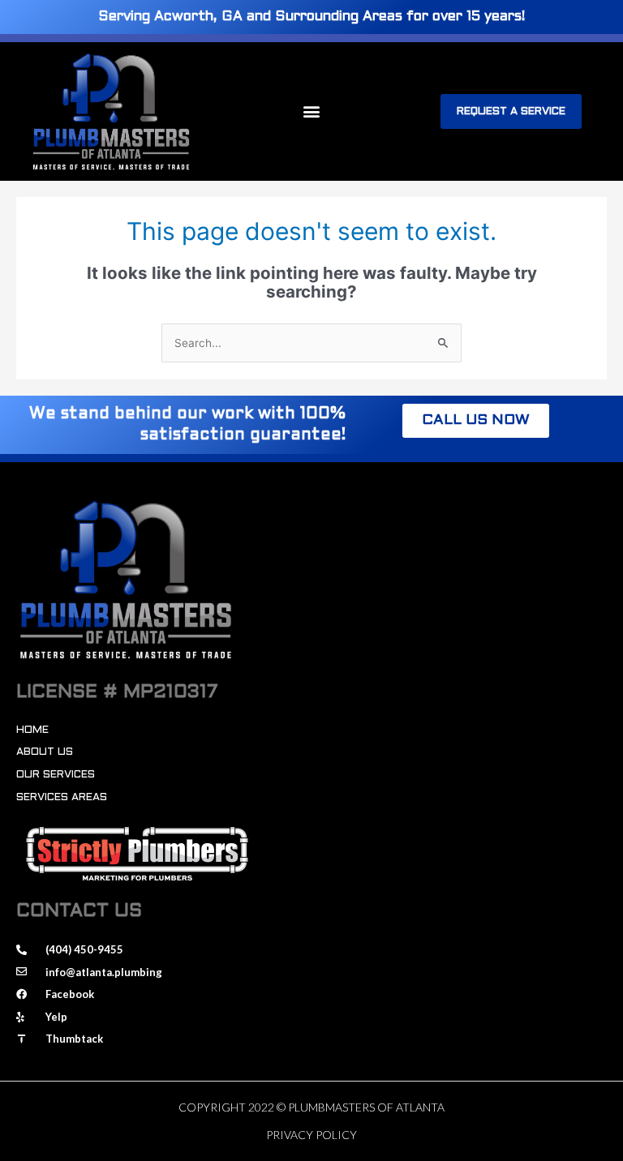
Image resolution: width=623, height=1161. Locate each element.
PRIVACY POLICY (311, 1135)
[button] (311, 111)
